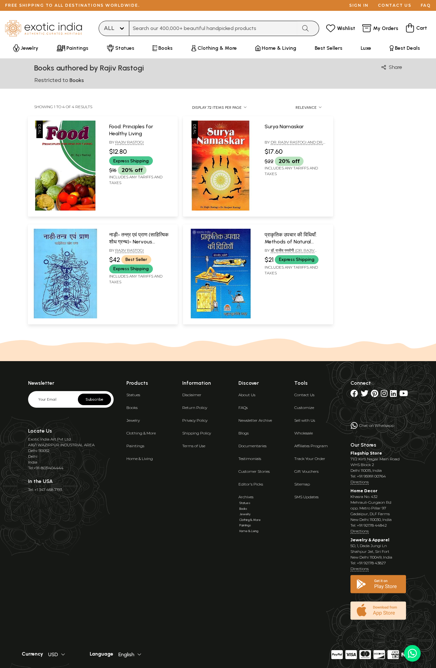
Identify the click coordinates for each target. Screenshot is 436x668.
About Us (246, 394)
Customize (304, 407)
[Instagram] (384, 394)
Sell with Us (304, 420)
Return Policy (194, 407)
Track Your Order (309, 458)
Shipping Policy (196, 433)
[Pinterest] (374, 394)
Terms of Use (193, 445)
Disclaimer (191, 394)
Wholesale (303, 433)
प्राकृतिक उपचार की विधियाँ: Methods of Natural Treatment (291, 242)
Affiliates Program (311, 445)
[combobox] (213, 28)
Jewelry (133, 420)
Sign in (359, 5)
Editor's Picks (250, 484)
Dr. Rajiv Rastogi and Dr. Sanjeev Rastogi (294, 145)
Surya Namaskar (284, 126)
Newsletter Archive (255, 420)
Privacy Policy (194, 420)
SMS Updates (306, 496)
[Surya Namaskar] (220, 209)
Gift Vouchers (306, 471)
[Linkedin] (393, 394)
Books (132, 407)
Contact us (394, 5)
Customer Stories (254, 471)
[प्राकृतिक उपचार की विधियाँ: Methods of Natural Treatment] (220, 317)
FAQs (243, 407)
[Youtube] (403, 394)
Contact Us (304, 394)
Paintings (135, 445)
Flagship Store (366, 453)
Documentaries (252, 445)
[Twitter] (364, 394)
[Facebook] (354, 394)
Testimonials (249, 458)
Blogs (243, 433)
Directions (359, 481)
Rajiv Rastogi (129, 142)
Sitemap (302, 484)
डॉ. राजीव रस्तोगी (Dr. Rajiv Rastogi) (289, 253)
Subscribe (94, 399)
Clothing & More (141, 433)
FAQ (426, 5)
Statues (133, 394)
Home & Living (139, 458)
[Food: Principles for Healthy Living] (65, 209)
